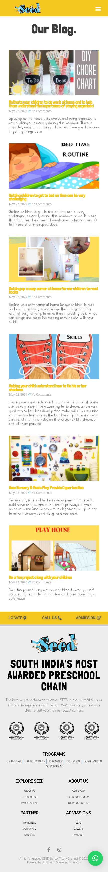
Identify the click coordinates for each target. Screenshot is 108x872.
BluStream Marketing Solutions (61, 862)
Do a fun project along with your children (40, 577)
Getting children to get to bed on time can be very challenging (47, 197)
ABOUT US (78, 781)
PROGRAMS (54, 754)
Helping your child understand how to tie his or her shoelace (47, 387)
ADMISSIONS (78, 812)
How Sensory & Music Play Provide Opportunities (46, 487)
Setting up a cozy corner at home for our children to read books (53, 290)
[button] (98, 9)
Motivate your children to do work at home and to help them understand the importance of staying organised (51, 103)
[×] (95, 858)
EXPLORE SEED (29, 781)
